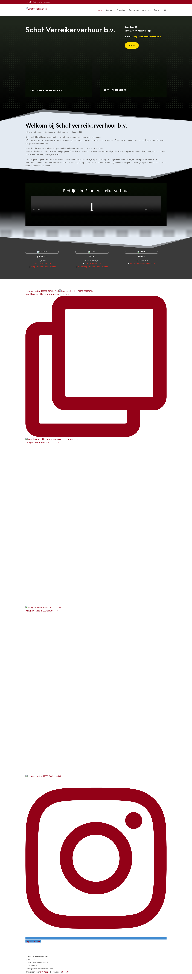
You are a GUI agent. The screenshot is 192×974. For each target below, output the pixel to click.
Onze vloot (134, 10)
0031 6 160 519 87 (93, 263)
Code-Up (66, 972)
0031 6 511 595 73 (43, 263)
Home (99, 10)
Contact (157, 10)
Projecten (121, 10)
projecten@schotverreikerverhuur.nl (93, 266)
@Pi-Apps (44, 972)
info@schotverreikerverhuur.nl (146, 36)
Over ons (109, 10)
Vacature (146, 10)
